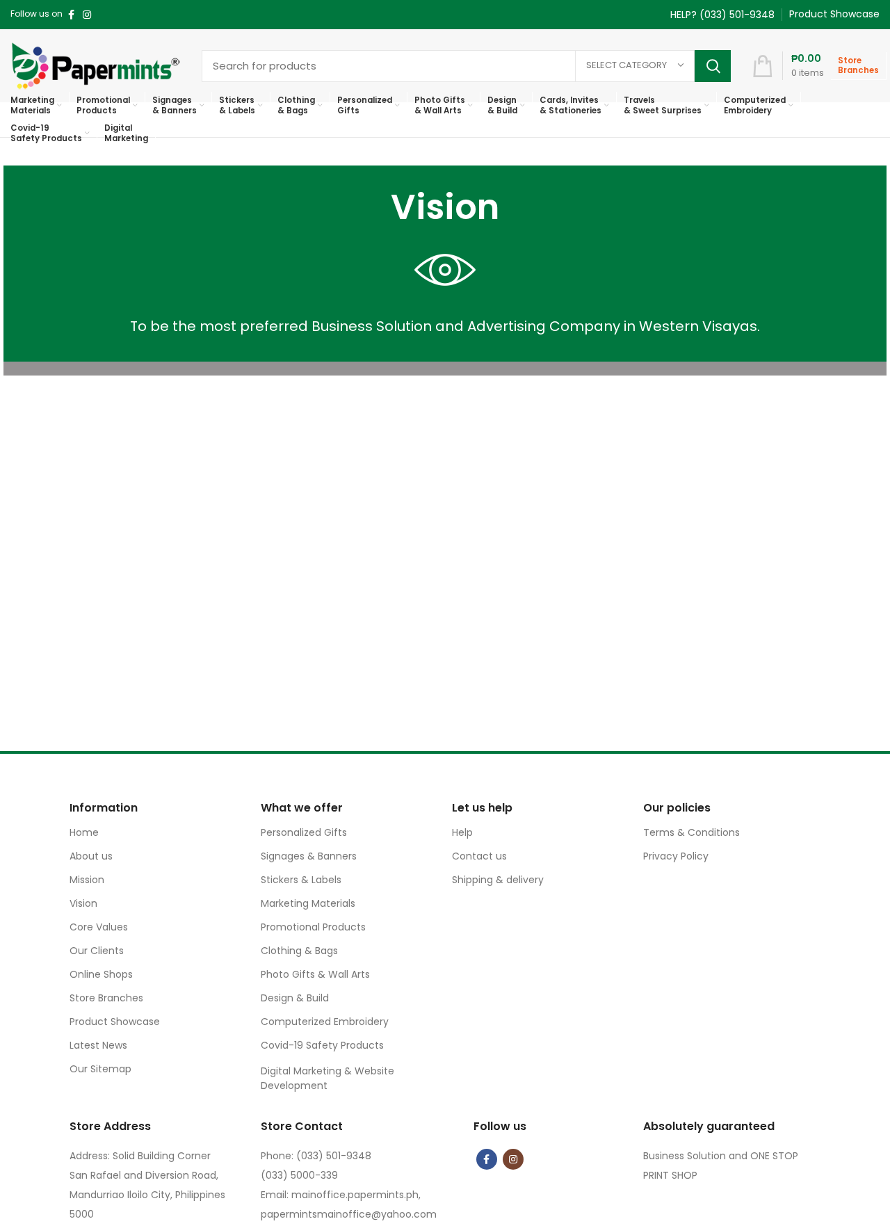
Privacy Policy (676, 856)
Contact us (479, 856)
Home (84, 832)
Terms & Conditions (691, 832)
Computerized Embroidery (325, 1022)
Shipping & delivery (498, 880)
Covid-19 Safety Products (322, 1045)
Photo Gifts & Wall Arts (315, 974)
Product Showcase (115, 1022)
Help (462, 832)
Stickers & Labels (301, 880)
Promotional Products (313, 927)
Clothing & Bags (299, 951)
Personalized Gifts (304, 832)
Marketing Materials (308, 903)
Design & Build (295, 998)
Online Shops (101, 974)
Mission (87, 880)
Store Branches (106, 998)
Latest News (98, 1045)
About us (91, 856)
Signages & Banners (309, 856)
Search (713, 66)
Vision (83, 903)
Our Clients (97, 951)
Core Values (99, 927)
